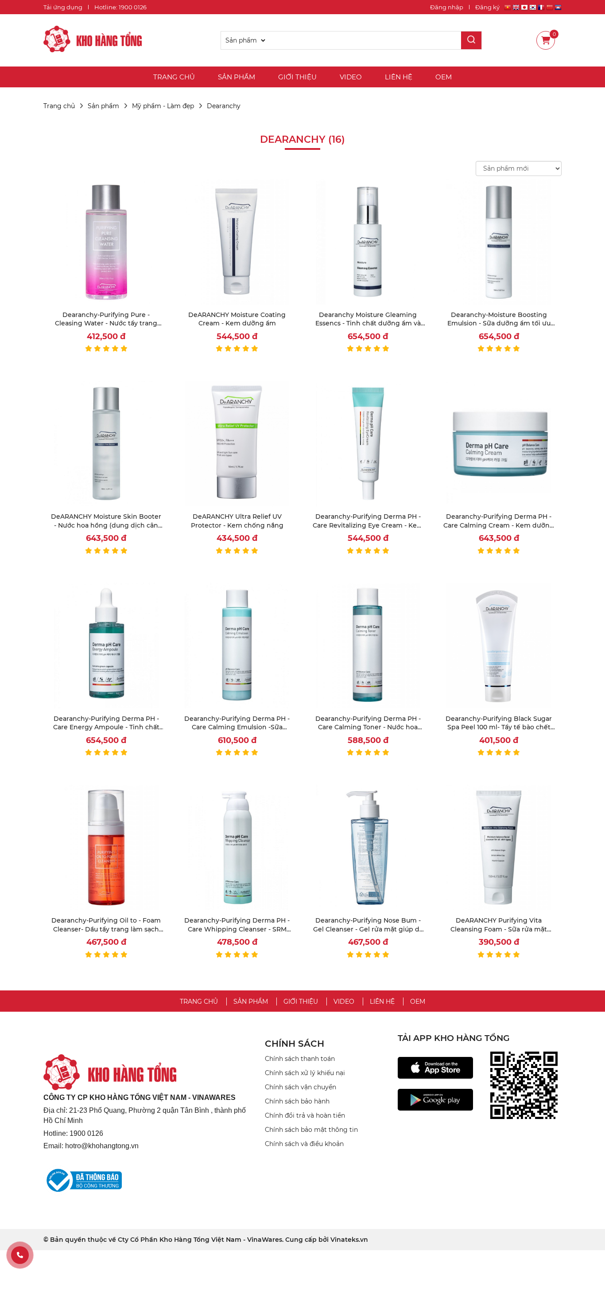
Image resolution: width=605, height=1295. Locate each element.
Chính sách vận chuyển (300, 1087)
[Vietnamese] (507, 8)
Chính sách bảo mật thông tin (311, 1130)
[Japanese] (524, 8)
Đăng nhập (446, 7)
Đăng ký (487, 7)
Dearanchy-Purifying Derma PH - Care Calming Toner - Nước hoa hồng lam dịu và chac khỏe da (368, 727)
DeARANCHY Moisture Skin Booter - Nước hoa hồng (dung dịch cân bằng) (106, 525)
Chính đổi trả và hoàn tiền (305, 1115)
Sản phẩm (236, 77)
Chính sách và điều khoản (304, 1144)
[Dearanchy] (92, 40)
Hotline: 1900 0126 (120, 7)
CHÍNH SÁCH (294, 1043)
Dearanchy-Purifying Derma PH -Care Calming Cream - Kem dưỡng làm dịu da (498, 525)
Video (351, 77)
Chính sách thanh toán (300, 1059)
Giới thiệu (297, 77)
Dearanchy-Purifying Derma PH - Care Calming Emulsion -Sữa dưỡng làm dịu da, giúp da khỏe (237, 727)
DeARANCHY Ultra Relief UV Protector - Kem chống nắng (237, 521)
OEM (443, 77)
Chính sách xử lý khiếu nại (305, 1073)
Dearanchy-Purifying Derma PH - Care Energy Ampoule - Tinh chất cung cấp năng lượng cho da (106, 727)
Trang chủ (174, 77)
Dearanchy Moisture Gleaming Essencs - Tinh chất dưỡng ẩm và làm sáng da (368, 323)
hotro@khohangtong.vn (102, 1146)
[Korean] (532, 8)
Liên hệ (398, 77)
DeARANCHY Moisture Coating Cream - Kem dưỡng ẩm (237, 319)
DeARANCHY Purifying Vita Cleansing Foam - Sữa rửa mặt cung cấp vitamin (498, 929)
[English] (516, 8)
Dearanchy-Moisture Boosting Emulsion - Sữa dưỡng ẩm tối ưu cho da (499, 323)
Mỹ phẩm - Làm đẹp (163, 106)
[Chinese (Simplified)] (549, 8)
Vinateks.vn (349, 1240)
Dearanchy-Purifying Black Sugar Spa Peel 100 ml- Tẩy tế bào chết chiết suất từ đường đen (499, 727)
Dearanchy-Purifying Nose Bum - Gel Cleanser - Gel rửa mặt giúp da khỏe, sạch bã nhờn (368, 929)
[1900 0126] (20, 1255)
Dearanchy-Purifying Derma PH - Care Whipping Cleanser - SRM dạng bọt (237, 929)
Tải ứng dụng (62, 7)
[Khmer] (558, 8)
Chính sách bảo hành (297, 1101)
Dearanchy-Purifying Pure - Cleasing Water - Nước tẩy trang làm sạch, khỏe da (106, 323)
